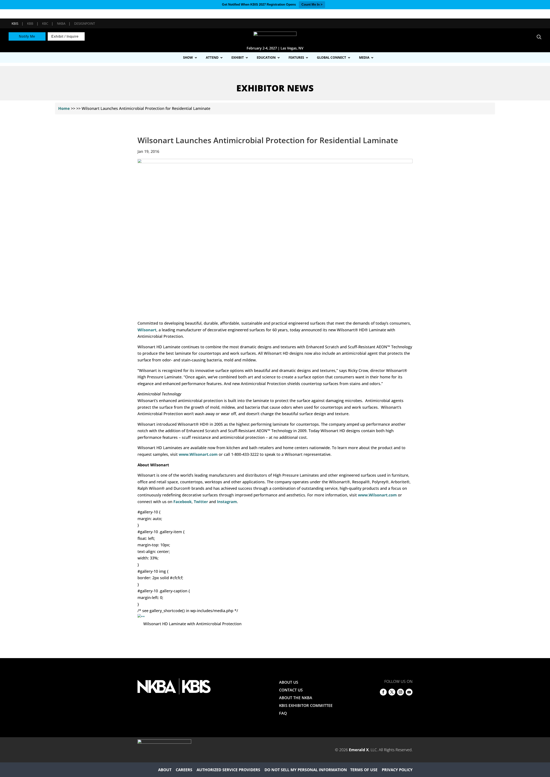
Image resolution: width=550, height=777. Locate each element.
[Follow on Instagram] (400, 692)
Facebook (182, 501)
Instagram (227, 501)
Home (64, 108)
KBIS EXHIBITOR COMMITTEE (306, 705)
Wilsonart (147, 329)
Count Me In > (311, 4)
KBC (45, 23)
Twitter (201, 501)
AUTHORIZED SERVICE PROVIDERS (228, 769)
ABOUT (164, 769)
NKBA (61, 23)
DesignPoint (84, 23)
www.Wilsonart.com (198, 454)
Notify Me (27, 36)
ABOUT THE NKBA (295, 697)
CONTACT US (291, 690)
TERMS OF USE (363, 769)
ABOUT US (288, 682)
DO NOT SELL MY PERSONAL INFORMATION (305, 769)
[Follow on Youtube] (409, 692)
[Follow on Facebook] (383, 692)
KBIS (15, 23)
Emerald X (359, 749)
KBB (30, 23)
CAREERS (184, 769)
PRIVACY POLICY (397, 769)
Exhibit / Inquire (65, 36)
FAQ (283, 713)
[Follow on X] (391, 692)
